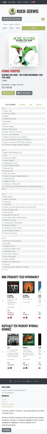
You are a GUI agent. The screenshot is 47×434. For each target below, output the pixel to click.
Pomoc (19, 2)
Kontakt (26, 2)
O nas (4, 2)
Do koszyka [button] (9, 93)
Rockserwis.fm (7, 406)
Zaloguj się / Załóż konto (11, 19)
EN (31, 2)
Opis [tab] (30, 104)
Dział (4, 28)
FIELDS (25, 348)
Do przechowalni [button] (25, 93)
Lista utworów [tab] (10, 104)
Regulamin (11, 2)
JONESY (41, 348)
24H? (18, 28)
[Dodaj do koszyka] (8, 317)
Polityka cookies (8, 404)
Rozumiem (6, 430)
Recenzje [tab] (39, 104)
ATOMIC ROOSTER (10, 296)
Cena (11, 28)
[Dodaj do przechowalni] (11, 317)
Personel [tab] (22, 104)
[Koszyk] (43, 19)
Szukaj (33, 28)
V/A (8, 348)
